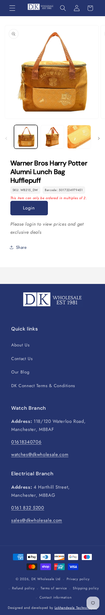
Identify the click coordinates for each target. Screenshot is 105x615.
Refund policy (23, 588)
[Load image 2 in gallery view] (52, 136)
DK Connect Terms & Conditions (43, 386)
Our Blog (20, 372)
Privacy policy (78, 579)
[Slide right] (99, 138)
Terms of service (54, 588)
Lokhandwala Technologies (76, 607)
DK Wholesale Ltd (45, 579)
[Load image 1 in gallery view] (26, 136)
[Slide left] (6, 138)
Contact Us (22, 359)
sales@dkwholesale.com (36, 520)
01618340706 (26, 441)
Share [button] (21, 247)
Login (29, 207)
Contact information (55, 597)
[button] (12, 8)
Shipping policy (86, 588)
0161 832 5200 (27, 507)
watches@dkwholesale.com (39, 454)
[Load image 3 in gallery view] (79, 136)
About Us (20, 345)
